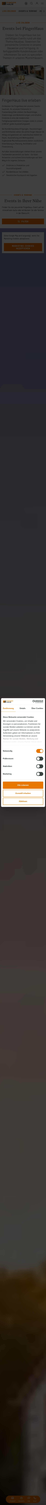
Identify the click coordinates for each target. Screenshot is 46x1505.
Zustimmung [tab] (8, 708)
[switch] (39, 759)
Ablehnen (23, 801)
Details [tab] (23, 708)
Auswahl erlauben (23, 793)
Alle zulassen (23, 785)
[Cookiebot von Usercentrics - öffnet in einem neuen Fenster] (32, 701)
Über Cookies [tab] (37, 708)
